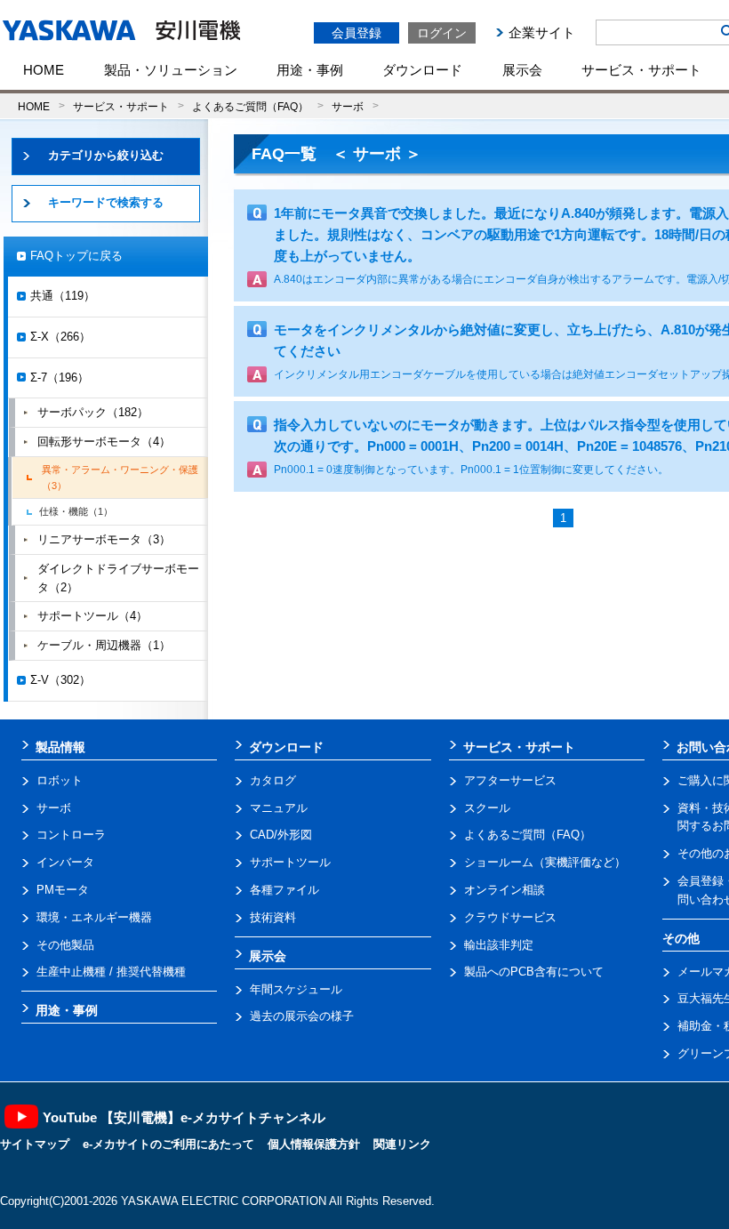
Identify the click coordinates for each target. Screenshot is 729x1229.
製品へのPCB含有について (534, 971)
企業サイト (542, 32)
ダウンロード (422, 69)
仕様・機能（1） (76, 511)
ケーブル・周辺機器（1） (104, 645)
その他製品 (65, 945)
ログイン (442, 33)
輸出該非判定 (498, 945)
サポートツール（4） (92, 616)
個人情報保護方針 (314, 1144)
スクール (487, 808)
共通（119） (62, 295)
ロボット (59, 780)
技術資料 (273, 917)
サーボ (348, 106)
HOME (43, 69)
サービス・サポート (641, 69)
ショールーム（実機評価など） (545, 862)
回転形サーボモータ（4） (104, 441)
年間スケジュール (296, 989)
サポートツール (290, 862)
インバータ (65, 862)
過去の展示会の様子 (302, 1016)
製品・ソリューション (170, 69)
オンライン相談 (504, 889)
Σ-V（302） (60, 680)
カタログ (273, 780)
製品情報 (60, 747)
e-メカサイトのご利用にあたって (168, 1144)
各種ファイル (284, 889)
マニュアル (279, 808)
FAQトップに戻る (76, 255)
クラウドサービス (510, 917)
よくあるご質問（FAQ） (250, 106)
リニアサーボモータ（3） (104, 539)
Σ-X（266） (60, 336)
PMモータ (62, 889)
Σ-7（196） (59, 377)
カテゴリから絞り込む (106, 155)
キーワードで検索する (106, 202)
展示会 (522, 69)
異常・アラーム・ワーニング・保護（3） (120, 477)
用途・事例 (309, 69)
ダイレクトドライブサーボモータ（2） (118, 578)
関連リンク (402, 1144)
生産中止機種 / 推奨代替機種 (111, 971)
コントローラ (71, 834)
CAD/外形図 (281, 834)
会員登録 (356, 33)
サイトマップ (34, 1144)
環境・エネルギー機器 (94, 917)
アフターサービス (510, 780)
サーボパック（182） (92, 412)
